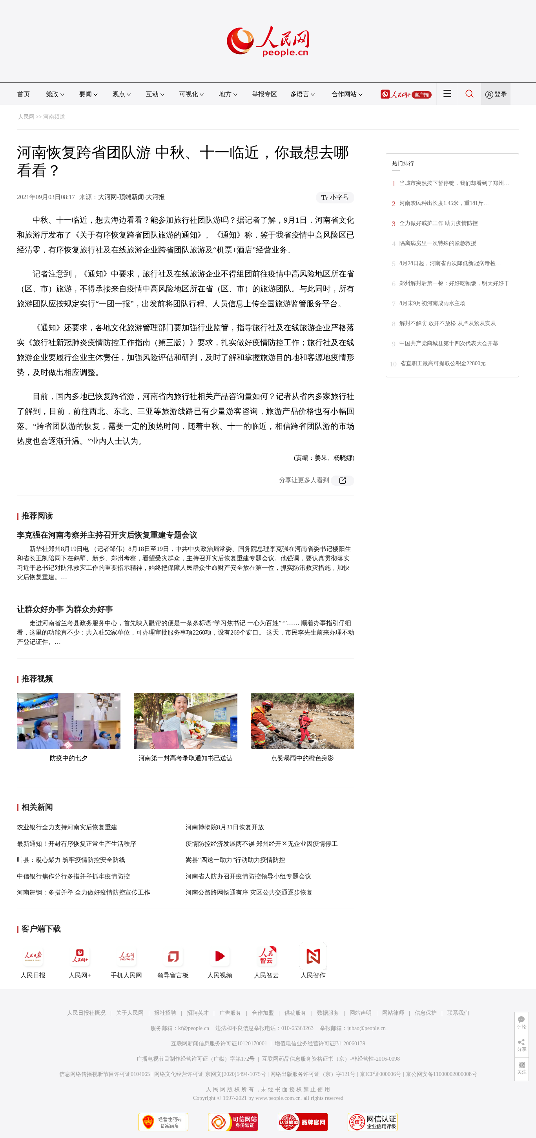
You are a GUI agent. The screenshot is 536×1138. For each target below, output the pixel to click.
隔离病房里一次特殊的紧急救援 (437, 243)
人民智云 (266, 975)
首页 (23, 94)
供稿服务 (295, 1013)
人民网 (26, 117)
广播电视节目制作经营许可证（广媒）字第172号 (196, 1059)
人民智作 (313, 975)
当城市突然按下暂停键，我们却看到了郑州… (454, 183)
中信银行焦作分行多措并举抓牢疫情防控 (73, 876)
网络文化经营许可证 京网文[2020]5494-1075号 (210, 1074)
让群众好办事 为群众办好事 (65, 609)
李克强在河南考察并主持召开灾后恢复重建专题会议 (107, 535)
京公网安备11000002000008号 (441, 1074)
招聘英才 (198, 1013)
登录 (500, 94)
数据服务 (328, 1013)
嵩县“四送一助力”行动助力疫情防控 (235, 859)
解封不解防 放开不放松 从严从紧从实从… (450, 323)
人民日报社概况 (86, 1013)
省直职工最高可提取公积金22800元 (443, 363)
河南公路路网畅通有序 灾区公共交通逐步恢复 (249, 892)
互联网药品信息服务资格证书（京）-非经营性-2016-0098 (331, 1059)
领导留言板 (173, 975)
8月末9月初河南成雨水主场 (432, 303)
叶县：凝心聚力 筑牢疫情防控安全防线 (71, 859)
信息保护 (426, 1013)
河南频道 (54, 117)
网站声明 (361, 1013)
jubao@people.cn (366, 1028)
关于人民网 (130, 1013)
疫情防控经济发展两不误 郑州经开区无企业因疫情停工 (262, 843)
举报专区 (264, 94)
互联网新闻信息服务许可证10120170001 (219, 1044)
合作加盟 (263, 1013)
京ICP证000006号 (380, 1074)
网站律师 (393, 1013)
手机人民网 (126, 975)
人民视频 (219, 975)
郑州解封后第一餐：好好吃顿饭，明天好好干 (454, 283)
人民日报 (33, 975)
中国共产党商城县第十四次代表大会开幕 (448, 343)
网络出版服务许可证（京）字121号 (313, 1074)
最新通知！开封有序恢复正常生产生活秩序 (76, 843)
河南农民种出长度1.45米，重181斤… (444, 203)
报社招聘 (165, 1013)
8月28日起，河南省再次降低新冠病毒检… (450, 263)
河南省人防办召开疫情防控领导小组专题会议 (248, 876)
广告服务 (230, 1013)
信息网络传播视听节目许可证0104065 (104, 1074)
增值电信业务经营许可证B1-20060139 (320, 1044)
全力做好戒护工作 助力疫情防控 (438, 223)
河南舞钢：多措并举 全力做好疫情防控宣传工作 (83, 892)
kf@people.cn (193, 1028)
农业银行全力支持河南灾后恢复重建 (67, 827)
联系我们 (458, 1013)
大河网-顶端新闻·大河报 (131, 197)
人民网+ (80, 975)
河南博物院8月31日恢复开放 (225, 827)
